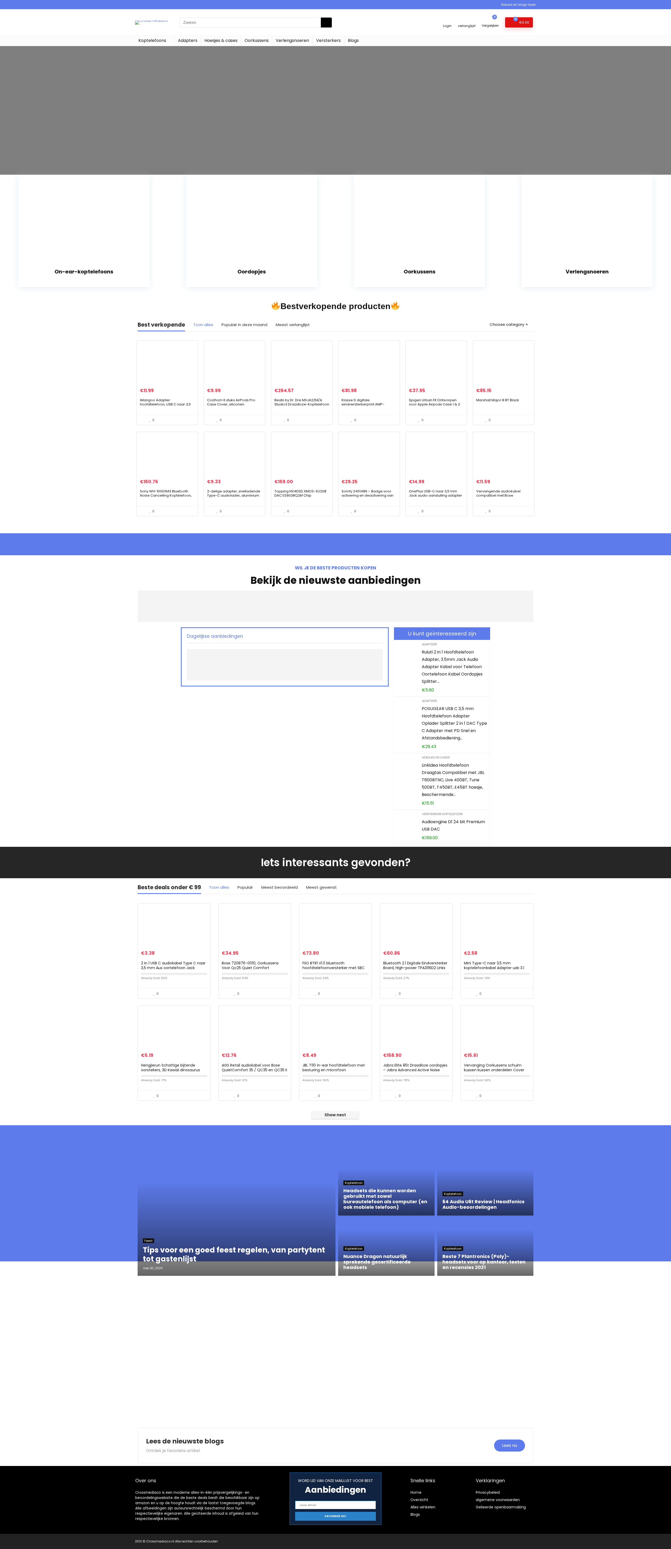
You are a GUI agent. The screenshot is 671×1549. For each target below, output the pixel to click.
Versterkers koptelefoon (442, 814)
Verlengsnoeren (292, 40)
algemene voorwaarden (498, 1499)
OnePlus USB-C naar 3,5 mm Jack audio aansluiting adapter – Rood (435, 495)
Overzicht (419, 1499)
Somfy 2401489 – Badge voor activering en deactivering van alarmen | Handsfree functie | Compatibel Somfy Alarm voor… (369, 497)
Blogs (353, 40)
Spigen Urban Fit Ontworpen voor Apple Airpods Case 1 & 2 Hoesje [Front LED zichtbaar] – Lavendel (434, 406)
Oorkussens (257, 40)
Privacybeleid (488, 1492)
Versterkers (328, 40)
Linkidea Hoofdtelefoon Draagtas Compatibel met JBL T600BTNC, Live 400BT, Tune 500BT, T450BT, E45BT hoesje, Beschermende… (453, 780)
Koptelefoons (152, 40)
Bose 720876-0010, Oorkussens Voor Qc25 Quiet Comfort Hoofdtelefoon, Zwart (250, 967)
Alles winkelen (422, 1507)
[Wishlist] (466, 20)
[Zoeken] (326, 23)
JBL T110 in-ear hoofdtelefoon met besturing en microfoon (333, 1068)
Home (415, 1492)
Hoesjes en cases (436, 757)
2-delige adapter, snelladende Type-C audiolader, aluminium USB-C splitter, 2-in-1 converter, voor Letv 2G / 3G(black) (233, 497)
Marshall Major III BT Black (497, 400)
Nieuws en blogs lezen (518, 4)
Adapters (187, 40)
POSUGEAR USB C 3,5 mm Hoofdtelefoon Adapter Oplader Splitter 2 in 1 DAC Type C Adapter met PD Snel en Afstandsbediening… (454, 723)
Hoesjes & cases (220, 40)
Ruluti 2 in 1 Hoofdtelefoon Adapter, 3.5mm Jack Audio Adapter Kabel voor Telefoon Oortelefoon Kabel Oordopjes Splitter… (452, 666)
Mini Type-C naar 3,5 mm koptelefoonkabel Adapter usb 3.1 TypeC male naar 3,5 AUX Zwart (494, 967)
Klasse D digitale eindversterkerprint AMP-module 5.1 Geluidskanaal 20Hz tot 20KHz (368, 406)
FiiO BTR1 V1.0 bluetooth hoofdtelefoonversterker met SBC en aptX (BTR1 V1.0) (333, 967)
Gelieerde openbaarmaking (501, 1507)
